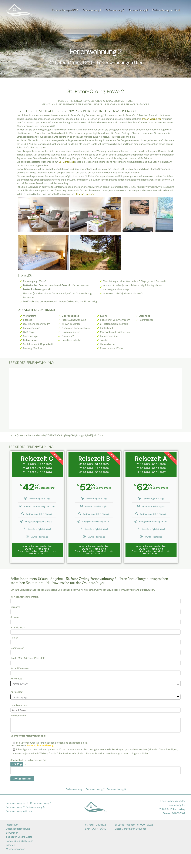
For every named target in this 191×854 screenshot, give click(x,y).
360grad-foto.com (85, 194)
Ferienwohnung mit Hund (19, 811)
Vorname (15, 606)
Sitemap (10, 845)
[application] (181, 10)
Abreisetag (16, 691)
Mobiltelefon (17, 647)
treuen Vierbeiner (151, 118)
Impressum (12, 824)
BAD (87, 828)
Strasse (14, 617)
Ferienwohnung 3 (35, 807)
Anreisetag (16, 678)
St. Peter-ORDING (95, 824)
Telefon (14, 637)
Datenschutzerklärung (18, 828)
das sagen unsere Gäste (19, 836)
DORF (95, 828)
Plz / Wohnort (17, 627)
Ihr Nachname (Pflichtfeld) (24, 596)
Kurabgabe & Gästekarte (19, 841)
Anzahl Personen (19, 668)
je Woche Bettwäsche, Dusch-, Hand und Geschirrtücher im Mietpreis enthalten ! (37, 550)
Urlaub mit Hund (19, 705)
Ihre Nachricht (18, 715)
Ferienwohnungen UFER (19, 803)
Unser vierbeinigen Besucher (130, 828)
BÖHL (103, 828)
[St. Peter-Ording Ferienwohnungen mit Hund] (19, 9)
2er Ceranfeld (66, 161)
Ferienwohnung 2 (15, 807)
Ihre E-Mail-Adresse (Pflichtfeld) (28, 658)
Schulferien (12, 832)
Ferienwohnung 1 (42, 803)
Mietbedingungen (15, 849)
